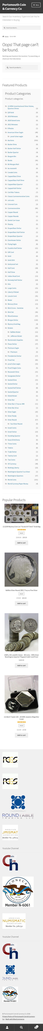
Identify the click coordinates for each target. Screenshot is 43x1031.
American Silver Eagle (15, 132)
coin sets (11, 200)
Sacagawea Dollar (14, 376)
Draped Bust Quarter (15, 236)
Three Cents (12, 444)
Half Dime (11, 272)
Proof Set (11, 360)
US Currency (12, 464)
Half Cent (11, 268)
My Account (7, 1027)
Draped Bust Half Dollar (16, 232)
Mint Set (11, 312)
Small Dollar (12, 432)
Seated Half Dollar (14, 388)
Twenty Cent (12, 456)
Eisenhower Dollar (14, 240)
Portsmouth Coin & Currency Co (14, 7)
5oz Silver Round (16, 424)
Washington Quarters (15, 476)
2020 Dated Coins (14, 120)
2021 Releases (13, 124)
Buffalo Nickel (15, 332)
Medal (10, 300)
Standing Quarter (14, 436)
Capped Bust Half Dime (16, 180)
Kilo (9, 284)
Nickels (10, 328)
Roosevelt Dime (13, 372)
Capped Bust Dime (14, 176)
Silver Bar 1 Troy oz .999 (16, 404)
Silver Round (12, 420)
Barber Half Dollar (14, 148)
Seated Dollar (12, 384)
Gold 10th (11, 260)
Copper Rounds (13, 216)
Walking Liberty (13, 468)
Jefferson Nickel (16, 336)
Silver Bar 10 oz (13, 408)
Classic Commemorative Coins (18, 196)
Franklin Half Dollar (15, 248)
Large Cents (12, 288)
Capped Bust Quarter (15, 184)
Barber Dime (12, 144)
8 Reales (11, 128)
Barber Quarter (13, 152)
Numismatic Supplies (15, 340)
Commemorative (14, 208)
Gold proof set (13, 264)
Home (6, 36)
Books (10, 160)
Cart (33, 1025)
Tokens (10, 448)
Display (10, 224)
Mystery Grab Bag (14, 324)
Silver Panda (12, 416)
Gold (9, 256)
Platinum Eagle (13, 348)
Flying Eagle (12, 244)
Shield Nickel (12, 396)
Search (21, 1027)
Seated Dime (12, 380)
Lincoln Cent (12, 296)
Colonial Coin (12, 204)
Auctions (11, 140)
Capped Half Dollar (14, 188)
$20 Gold (11, 112)
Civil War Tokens (13, 192)
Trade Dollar (12, 452)
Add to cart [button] (21, 543)
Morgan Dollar (13, 320)
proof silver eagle (16, 136)
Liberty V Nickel (13, 292)
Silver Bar (11, 400)
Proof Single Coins (14, 368)
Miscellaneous (13, 316)
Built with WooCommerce (15, 1019)
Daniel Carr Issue (14, 220)
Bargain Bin (12, 156)
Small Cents (12, 428)
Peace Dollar (12, 344)
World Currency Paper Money (18, 484)
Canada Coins (12, 172)
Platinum (13, 352)
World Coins (12, 480)
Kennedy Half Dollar (15, 280)
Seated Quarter (13, 392)
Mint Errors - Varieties (15, 308)
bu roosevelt (12, 168)
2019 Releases (13, 116)
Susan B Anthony (14, 440)
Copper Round (13, 212)
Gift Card (11, 252)
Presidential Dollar (14, 356)
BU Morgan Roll (13, 164)
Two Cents (11, 460)
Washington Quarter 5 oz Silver (19, 472)
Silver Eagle (12, 412)
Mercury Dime (12, 304)
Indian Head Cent (14, 276)
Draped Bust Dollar (14, 228)
